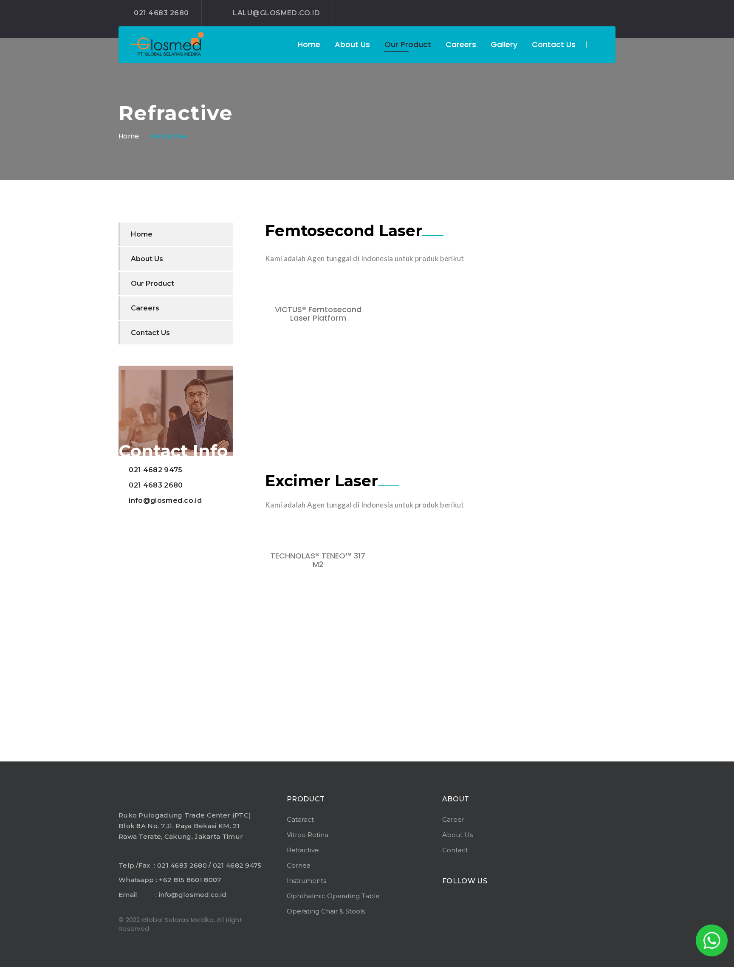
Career (453, 819)
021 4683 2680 (161, 13)
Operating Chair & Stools (326, 911)
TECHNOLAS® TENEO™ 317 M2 (318, 559)
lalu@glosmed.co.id (276, 13)
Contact (455, 850)
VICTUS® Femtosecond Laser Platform (318, 313)
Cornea (299, 865)
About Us (352, 44)
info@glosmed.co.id (165, 500)
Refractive (168, 136)
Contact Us (554, 44)
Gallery (504, 44)
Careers (461, 44)
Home (309, 44)
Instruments (306, 881)
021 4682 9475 (155, 470)
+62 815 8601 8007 (190, 880)
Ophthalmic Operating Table (333, 896)
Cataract (300, 819)
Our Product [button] (407, 44)
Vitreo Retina (307, 835)
